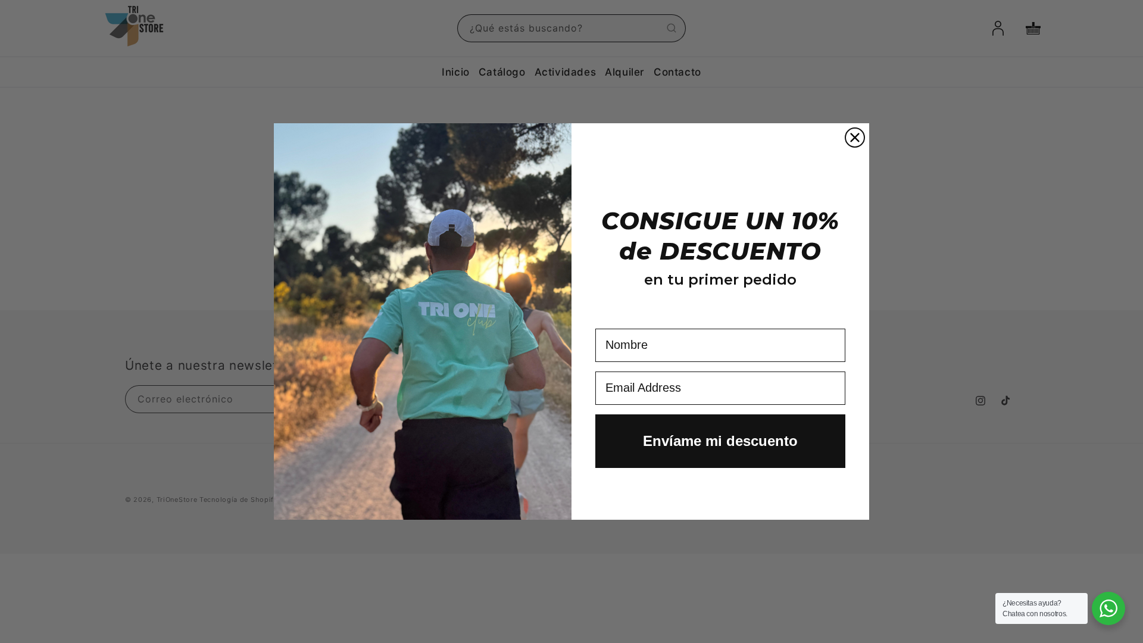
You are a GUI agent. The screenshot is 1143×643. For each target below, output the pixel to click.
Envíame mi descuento (720, 441)
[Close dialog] (854, 137)
